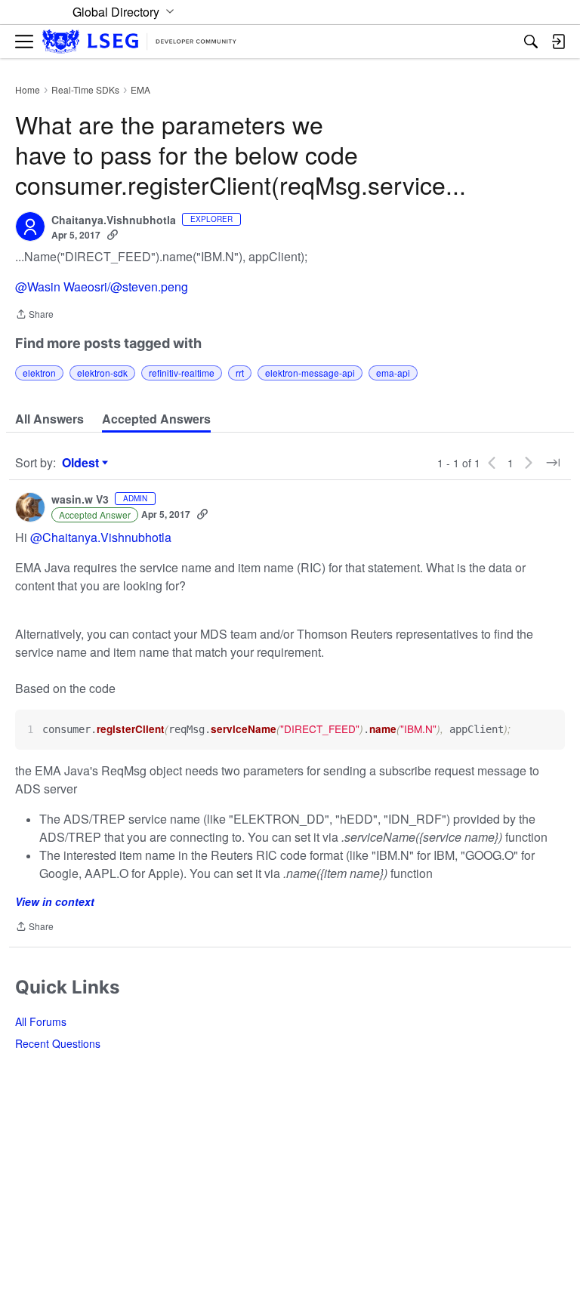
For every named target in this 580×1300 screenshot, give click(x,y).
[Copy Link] (112, 235)
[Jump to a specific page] (553, 463)
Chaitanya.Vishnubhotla (113, 220)
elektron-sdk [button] (102, 372)
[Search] (531, 41)
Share (34, 315)
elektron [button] (39, 372)
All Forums (40, 1021)
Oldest (82, 463)
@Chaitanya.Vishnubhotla (100, 537)
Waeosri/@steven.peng (125, 286)
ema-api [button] (393, 372)
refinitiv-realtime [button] (181, 372)
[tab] (49, 419)
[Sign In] (558, 41)
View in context (54, 901)
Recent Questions (57, 1043)
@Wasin (37, 286)
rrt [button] (240, 372)
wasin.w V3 (80, 500)
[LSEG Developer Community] (139, 41)
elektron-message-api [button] (310, 372)
